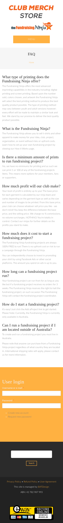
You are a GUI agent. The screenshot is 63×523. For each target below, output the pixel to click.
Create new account (18, 413)
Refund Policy (31, 482)
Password (8, 400)
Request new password (19, 417)
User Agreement (48, 482)
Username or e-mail (13, 388)
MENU (31, 39)
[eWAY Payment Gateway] (31, 512)
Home (31, 62)
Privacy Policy (14, 482)
